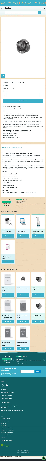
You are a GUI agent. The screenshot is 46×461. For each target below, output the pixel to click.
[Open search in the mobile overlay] (23, 12)
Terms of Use (4, 425)
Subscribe (38, 371)
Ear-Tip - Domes (12, 16)
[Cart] (44, 8)
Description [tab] (5, 147)
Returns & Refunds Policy (7, 435)
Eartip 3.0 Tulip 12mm (37, 315)
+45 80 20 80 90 (8, 395)
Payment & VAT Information (7, 430)
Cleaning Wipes (21, 231)
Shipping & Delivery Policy (7, 432)
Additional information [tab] (15, 147)
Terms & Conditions (5, 418)
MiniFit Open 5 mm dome (22, 316)
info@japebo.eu (8, 398)
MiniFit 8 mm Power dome (7, 289)
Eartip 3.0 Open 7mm (22, 289)
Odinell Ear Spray (6, 256)
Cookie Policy (4, 437)
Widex (7, 16)
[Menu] (1, 8)
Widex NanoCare (6, 231)
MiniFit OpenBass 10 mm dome (7, 343)
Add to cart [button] (9, 235)
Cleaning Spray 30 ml (37, 231)
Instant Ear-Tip (20, 16)
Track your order (5, 421)
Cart (18, 450)
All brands (3, 16)
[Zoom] (3, 76)
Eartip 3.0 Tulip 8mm (37, 289)
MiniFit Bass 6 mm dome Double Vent (7, 316)
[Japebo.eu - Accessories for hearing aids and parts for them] (7, 8)
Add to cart (24, 101)
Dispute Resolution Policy (7, 428)
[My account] (41, 8)
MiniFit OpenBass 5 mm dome (22, 343)
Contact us (3, 423)
